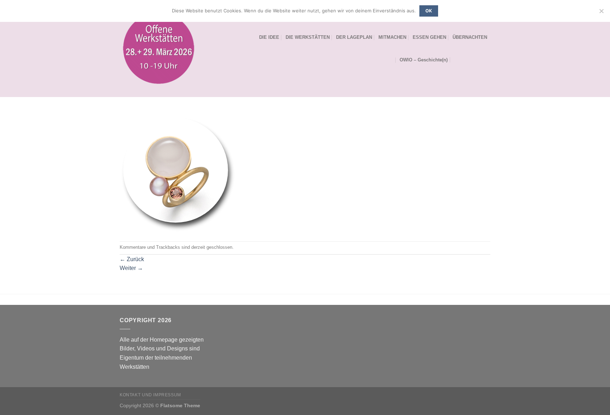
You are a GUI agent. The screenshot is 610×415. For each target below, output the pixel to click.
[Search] (456, 59)
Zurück (132, 259)
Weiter (131, 268)
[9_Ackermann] (178, 174)
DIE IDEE (269, 37)
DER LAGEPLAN (354, 37)
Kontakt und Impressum (150, 394)
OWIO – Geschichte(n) (424, 59)
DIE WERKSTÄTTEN (308, 37)
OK (428, 10)
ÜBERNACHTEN (470, 37)
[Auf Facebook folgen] (467, 59)
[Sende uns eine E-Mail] (486, 59)
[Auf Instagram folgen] (476, 59)
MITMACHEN (392, 37)
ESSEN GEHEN (429, 37)
